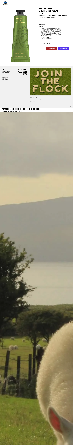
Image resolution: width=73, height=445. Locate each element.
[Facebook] (70, 106)
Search (3, 73)
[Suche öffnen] (66, 3)
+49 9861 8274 (25, 72)
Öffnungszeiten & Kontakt (6, 71)
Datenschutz (4, 78)
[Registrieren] (70, 101)
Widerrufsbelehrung (5, 77)
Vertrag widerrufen (5, 79)
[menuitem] (56, 3)
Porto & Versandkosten (5, 72)
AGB (2, 76)
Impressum (4, 74)
